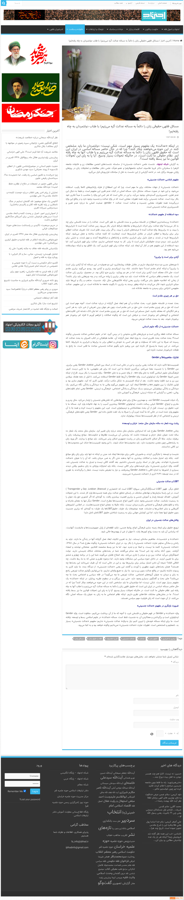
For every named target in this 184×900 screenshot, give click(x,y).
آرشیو (130, 3)
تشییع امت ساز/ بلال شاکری (44, 303)
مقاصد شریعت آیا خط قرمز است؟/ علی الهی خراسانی (32, 152)
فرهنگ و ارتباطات (95, 29)
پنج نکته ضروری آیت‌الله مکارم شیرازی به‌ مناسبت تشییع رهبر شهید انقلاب (31, 282)
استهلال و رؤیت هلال (115, 801)
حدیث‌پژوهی (129, 841)
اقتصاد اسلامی (122, 806)
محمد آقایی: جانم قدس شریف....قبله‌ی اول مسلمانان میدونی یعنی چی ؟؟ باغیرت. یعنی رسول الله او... (163, 811)
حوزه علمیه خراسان (119, 844)
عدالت (141, 638)
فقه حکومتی (113, 861)
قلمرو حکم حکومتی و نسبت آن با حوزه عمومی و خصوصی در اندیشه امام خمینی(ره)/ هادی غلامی (35, 264)
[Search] (3, 3)
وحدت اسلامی (104, 873)
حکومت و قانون (151, 29)
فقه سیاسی (101, 861)
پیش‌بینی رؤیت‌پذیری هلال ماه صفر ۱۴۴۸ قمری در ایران (31, 234)
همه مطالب (118, 3)
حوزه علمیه (116, 841)
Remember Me (16, 791)
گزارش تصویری (121, 883)
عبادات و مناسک (116, 29)
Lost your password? (29, 799)
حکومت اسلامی (126, 852)
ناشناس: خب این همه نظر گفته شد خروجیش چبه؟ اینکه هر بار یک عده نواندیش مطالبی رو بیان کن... (164, 837)
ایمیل (175, 707)
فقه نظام (131, 865)
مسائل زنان (79, 638)
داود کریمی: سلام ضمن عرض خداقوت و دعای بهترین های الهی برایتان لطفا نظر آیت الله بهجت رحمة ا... (163, 798)
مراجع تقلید (122, 869)
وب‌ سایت (174, 719)
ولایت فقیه (129, 877)
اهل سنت (116, 821)
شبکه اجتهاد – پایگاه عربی (76, 779)
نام (177, 695)
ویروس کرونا (117, 877)
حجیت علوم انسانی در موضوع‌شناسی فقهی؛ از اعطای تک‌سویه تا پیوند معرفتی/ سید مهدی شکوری (32, 168)
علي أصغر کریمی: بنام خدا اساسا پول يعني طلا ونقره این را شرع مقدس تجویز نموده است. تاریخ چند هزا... (163, 825)
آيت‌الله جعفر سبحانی (124, 773)
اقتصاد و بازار (134, 29)
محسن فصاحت (120, 865)
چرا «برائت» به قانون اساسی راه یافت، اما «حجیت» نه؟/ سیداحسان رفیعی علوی (31, 176)
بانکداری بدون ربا (119, 828)
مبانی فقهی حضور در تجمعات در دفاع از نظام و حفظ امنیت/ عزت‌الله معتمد (33, 185)
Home (176, 41)
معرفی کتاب (111, 869)
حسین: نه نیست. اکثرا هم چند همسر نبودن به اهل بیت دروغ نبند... (163, 775)
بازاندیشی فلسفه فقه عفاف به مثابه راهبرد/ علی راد (33, 248)
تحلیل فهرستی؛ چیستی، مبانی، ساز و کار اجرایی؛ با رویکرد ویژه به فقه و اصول (33, 255)
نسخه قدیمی (140, 3)
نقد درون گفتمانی (120, 873)
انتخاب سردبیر (121, 816)
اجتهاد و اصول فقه (172, 29)
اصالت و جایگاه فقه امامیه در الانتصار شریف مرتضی (33, 309)
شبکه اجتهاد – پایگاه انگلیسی (74, 773)
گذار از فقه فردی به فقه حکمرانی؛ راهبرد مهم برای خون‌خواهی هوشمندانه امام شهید (34, 273)
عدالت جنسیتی (128, 638)
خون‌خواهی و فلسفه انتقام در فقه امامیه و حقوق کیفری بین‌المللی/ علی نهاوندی (31, 241)
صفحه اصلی (162, 3)
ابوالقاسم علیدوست (115, 797)
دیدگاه (174, 662)
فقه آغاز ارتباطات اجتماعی (46, 298)
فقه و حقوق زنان (95, 638)
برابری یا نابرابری (169, 638)
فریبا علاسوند (112, 638)
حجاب (109, 835)
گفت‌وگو (105, 883)
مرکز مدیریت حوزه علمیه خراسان (72, 796)
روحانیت (131, 857)
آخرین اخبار (166, 41)
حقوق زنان (154, 638)
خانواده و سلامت (76, 29)
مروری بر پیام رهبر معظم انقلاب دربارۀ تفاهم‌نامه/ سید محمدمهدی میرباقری (32, 290)
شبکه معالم (82, 785)
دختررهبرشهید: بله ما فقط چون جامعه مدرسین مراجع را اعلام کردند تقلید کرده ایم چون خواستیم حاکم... (163, 786)
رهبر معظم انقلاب (106, 852)
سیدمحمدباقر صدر (115, 856)
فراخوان (124, 861)
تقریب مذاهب (120, 835)
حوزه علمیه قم (106, 847)
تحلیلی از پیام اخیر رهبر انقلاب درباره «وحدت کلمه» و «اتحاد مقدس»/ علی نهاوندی (32, 194)
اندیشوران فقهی (56, 29)
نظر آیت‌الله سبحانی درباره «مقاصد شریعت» (37, 137)
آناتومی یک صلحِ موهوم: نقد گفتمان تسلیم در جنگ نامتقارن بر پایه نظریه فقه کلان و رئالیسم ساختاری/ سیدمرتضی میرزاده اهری (33, 205)
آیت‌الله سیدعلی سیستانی (111, 783)
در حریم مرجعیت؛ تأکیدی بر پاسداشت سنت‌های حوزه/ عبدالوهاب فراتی (32, 227)
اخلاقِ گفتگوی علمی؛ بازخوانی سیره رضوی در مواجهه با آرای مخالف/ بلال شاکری (32, 144)
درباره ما (151, 3)
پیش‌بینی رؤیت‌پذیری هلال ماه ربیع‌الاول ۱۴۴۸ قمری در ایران (32, 159)
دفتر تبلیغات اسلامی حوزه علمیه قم (71, 790)
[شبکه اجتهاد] (92, 16)
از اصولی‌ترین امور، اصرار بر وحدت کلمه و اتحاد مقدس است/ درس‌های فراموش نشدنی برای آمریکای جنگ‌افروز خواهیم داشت (31, 217)
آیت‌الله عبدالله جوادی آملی (123, 788)
